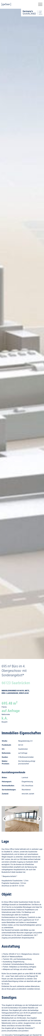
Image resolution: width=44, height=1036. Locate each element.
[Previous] (5, 819)
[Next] (39, 819)
